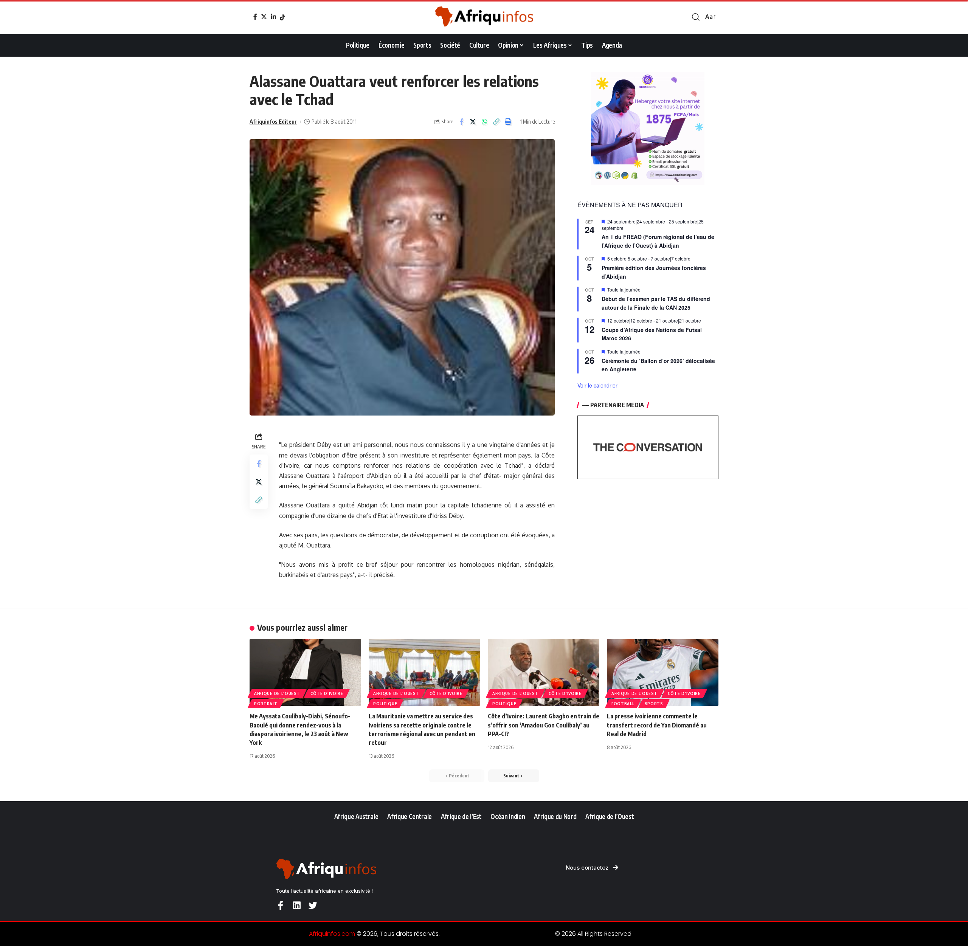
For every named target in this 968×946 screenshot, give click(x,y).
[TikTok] (282, 17)
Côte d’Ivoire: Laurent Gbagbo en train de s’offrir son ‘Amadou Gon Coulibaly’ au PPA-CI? (543, 724)
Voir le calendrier (597, 385)
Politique (385, 703)
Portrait (266, 703)
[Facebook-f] (280, 905)
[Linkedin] (296, 905)
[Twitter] (264, 17)
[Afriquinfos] (484, 17)
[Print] (508, 122)
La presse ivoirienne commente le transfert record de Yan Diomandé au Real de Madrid (657, 724)
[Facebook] (255, 17)
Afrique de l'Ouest (277, 693)
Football (622, 703)
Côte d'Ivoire (326, 693)
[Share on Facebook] (461, 122)
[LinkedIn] (273, 17)
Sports (654, 703)
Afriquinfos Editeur (273, 121)
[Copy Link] (496, 122)
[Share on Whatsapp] (484, 122)
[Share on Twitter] (473, 122)
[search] (696, 17)
